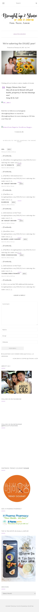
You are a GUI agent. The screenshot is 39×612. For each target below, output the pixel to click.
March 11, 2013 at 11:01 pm (7, 167)
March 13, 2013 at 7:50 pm (8, 223)
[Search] (36, 3)
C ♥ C (28, 47)
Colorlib (18, 606)
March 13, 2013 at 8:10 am (8, 204)
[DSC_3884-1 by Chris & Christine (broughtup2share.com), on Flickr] (6, 102)
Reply (9, 149)
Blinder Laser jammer (11, 239)
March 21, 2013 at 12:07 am (8, 276)
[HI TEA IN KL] (18, 558)
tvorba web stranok (10, 273)
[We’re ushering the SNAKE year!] (19, 62)
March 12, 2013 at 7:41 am (7, 186)
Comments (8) (19, 132)
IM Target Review (9, 183)
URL (3, 149)
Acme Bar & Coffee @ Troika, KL (25, 358)
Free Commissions (9, 255)
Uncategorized (19, 34)
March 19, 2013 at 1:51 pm (7, 257)
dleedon (5, 202)
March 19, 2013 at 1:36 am (8, 241)
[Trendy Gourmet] (16, 488)
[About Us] (16, 382)
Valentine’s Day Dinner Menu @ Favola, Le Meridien (17, 355)
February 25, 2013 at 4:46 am (8, 152)
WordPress (30, 606)
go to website (7, 165)
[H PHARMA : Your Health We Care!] (15, 519)
